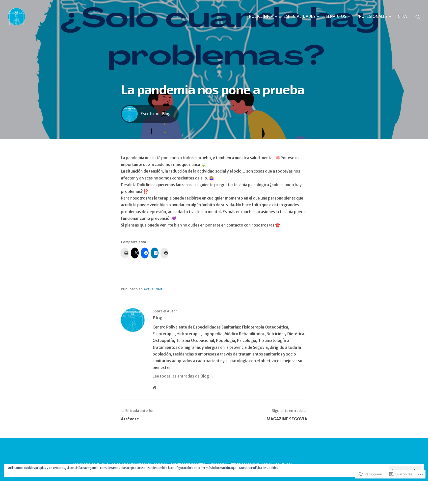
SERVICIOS (336, 16)
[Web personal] (155, 388)
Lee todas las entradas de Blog (181, 376)
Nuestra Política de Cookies (258, 468)
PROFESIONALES (372, 16)
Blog (166, 113)
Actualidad (152, 289)
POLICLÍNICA (261, 16)
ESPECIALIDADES (300, 16)
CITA (402, 16)
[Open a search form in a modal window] (415, 16)
